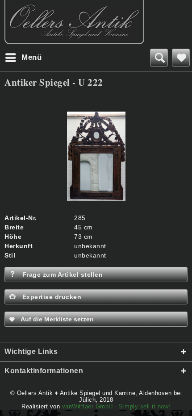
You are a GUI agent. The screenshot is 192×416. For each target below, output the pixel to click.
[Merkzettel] (181, 58)
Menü (31, 57)
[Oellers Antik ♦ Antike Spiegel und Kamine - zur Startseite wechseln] (74, 22)
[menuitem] (23, 58)
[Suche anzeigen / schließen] (159, 58)
